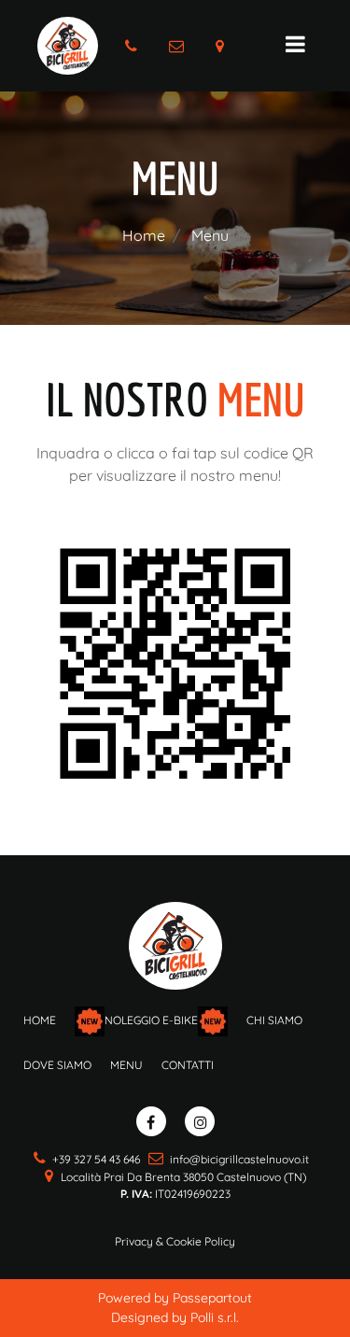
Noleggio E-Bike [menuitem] (151, 1021)
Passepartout (212, 1297)
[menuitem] (126, 1073)
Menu (210, 235)
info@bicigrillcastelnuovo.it (239, 1159)
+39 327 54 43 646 (96, 1159)
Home (143, 235)
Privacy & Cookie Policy (175, 1241)
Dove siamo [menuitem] (57, 1065)
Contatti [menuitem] (187, 1065)
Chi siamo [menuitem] (274, 1020)
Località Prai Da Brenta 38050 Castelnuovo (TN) (183, 1177)
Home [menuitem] (39, 1020)
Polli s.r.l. (214, 1317)
